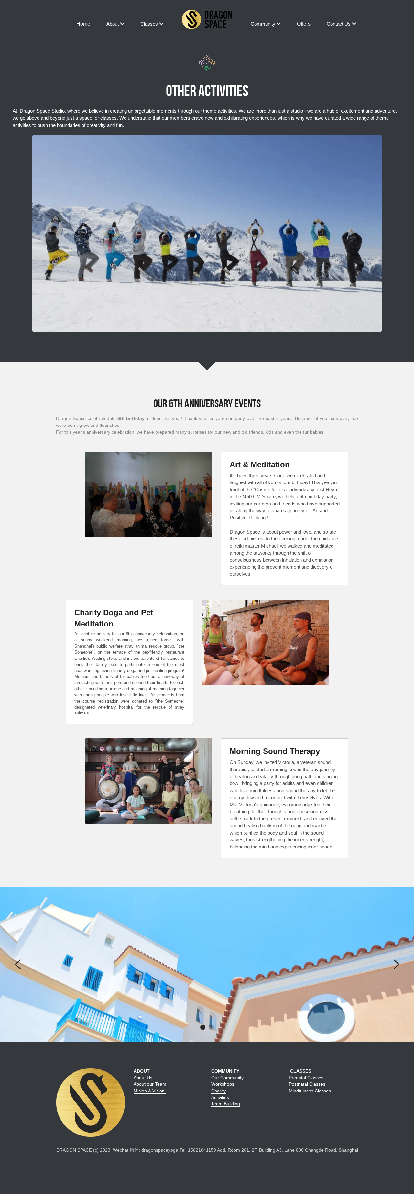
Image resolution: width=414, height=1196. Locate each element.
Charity (218, 1090)
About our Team (150, 1084)
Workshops (222, 1084)
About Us (143, 1077)
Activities (220, 1097)
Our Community (228, 1077)
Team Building (225, 1103)
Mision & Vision (150, 1090)
